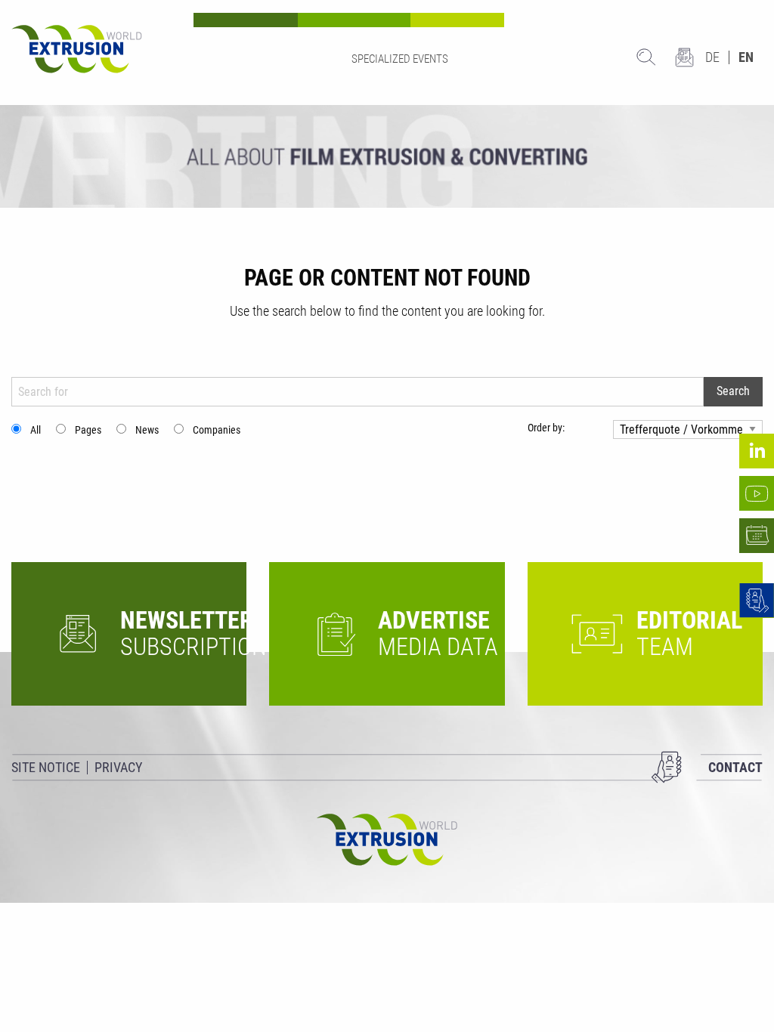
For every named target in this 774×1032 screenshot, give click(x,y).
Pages (88, 430)
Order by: (546, 428)
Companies (216, 430)
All (35, 430)
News (147, 430)
